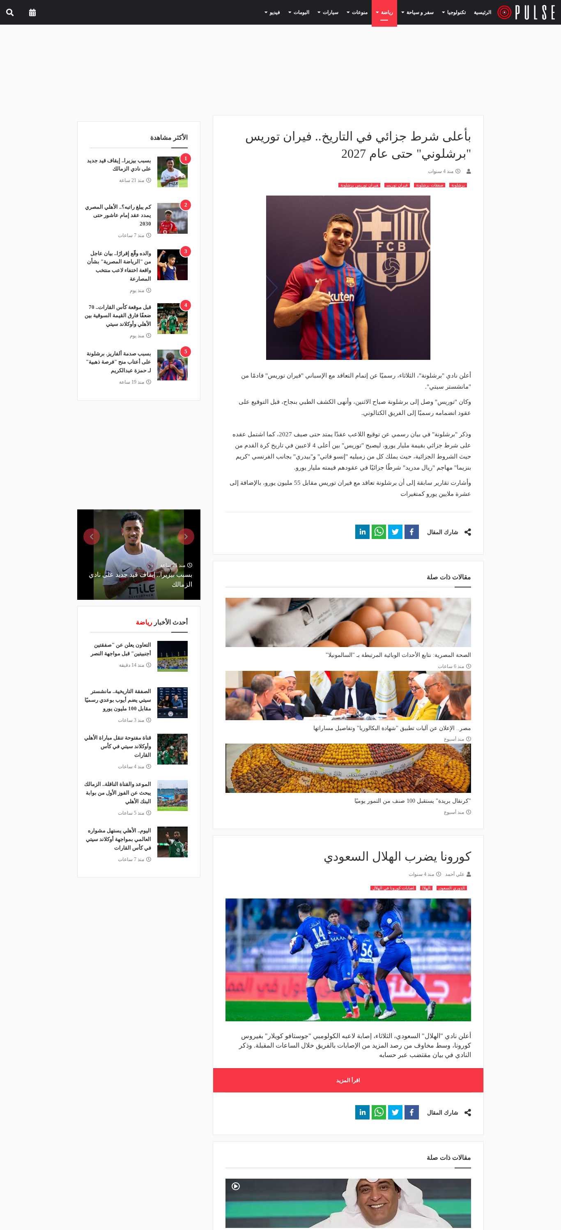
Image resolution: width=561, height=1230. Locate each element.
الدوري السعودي (452, 888)
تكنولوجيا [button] (457, 11)
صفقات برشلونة (429, 185)
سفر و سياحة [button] (425, 11)
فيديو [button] (297, 11)
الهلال (426, 888)
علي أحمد (454, 874)
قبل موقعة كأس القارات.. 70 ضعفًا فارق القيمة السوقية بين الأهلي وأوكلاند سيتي (118, 315)
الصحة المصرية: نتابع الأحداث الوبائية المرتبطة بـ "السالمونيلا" (398, 655)
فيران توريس (397, 185)
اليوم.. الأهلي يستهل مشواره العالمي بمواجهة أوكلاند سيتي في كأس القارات (118, 839)
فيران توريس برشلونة (359, 185)
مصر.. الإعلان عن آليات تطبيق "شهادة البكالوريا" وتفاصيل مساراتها (392, 728)
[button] (412, 532)
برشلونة (458, 185)
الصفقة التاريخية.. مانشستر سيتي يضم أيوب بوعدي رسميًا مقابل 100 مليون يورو (118, 700)
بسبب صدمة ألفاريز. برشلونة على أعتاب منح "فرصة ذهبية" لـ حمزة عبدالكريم (118, 362)
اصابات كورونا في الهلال (393, 888)
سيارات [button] (346, 11)
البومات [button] (321, 11)
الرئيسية (484, 12)
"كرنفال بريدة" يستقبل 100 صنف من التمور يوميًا (412, 801)
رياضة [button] (396, 11)
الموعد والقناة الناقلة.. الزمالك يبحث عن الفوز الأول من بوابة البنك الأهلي (117, 792)
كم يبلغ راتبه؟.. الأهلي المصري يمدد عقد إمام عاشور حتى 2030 (118, 215)
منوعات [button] (372, 11)
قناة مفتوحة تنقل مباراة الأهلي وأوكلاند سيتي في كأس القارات (117, 746)
